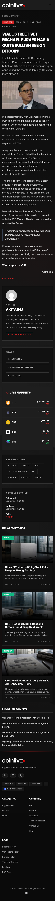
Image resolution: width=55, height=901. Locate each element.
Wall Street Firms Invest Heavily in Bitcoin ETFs (25, 718)
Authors (32, 810)
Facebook (8, 783)
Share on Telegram (20, 367)
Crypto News (8, 805)
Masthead (33, 815)
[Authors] (21, 775)
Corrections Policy (10, 852)
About (32, 805)
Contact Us (34, 826)
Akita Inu (10, 517)
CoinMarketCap (15, 789)
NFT (34, 472)
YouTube (22, 783)
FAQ (31, 831)
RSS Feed (6, 872)
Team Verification (37, 820)
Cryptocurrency (17, 472)
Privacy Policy (8, 857)
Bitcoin (12, 466)
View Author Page (19, 335)
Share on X (15, 359)
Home (5, 16)
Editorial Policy (9, 847)
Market (15, 16)
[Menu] (50, 5)
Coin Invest (8, 278)
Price (38, 477)
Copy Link (14, 375)
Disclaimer (7, 867)
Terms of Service (10, 862)
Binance (12, 477)
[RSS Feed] (5, 775)
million (25, 466)
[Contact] (13, 775)
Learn (4, 815)
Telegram (36, 783)
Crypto (38, 466)
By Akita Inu (9, 27)
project (25, 477)
